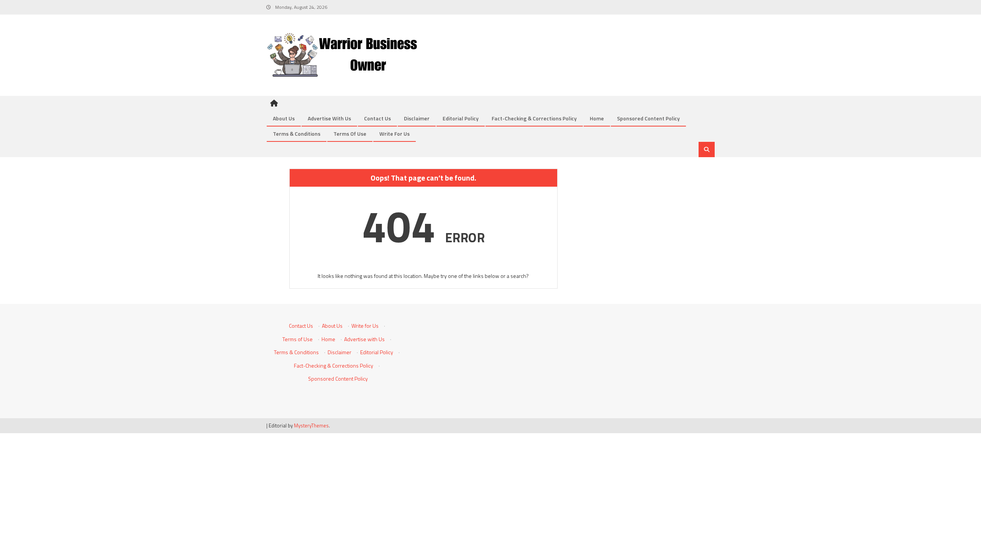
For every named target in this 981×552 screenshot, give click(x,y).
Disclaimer (417, 118)
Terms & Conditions (296, 134)
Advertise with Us (329, 118)
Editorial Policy (461, 118)
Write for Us (394, 134)
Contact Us (377, 118)
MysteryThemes (311, 425)
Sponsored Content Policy (648, 118)
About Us (284, 118)
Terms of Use (349, 134)
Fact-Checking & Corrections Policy (534, 118)
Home (597, 118)
